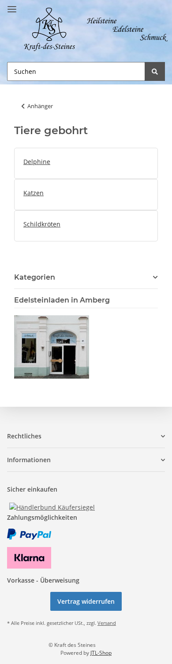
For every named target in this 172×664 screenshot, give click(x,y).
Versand (106, 623)
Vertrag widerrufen (86, 601)
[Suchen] (155, 71)
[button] (86, 436)
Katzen (33, 193)
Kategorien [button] (34, 277)
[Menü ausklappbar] (11, 5)
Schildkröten (41, 224)
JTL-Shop (101, 653)
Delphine (36, 161)
